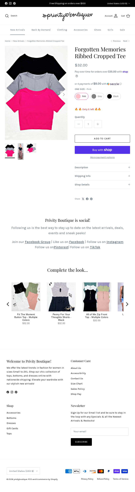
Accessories (81, 29)
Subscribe (81, 442)
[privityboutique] (67, 16)
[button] (102, 83)
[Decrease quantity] (79, 124)
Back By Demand (41, 29)
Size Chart (76, 383)
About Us (76, 368)
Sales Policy (78, 388)
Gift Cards (12, 428)
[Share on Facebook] (87, 199)
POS (30, 479)
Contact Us (77, 378)
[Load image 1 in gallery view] (36, 93)
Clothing (62, 29)
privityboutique (20, 479)
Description (81, 167)
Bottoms (11, 417)
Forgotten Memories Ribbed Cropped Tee (45, 41)
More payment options (102, 157)
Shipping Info (83, 176)
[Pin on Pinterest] (91, 199)
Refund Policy (103, 479)
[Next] (126, 304)
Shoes (97, 29)
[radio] (81, 96)
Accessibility (78, 373)
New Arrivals (17, 29)
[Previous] (8, 304)
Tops (9, 433)
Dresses (11, 423)
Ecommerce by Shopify (47, 479)
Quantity (80, 117)
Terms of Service (120, 479)
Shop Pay (76, 394)
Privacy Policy (87, 479)
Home (7, 41)
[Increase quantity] (98, 124)
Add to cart (102, 138)
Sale (122, 29)
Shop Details (82, 184)
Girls (110, 29)
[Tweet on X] (83, 199)
